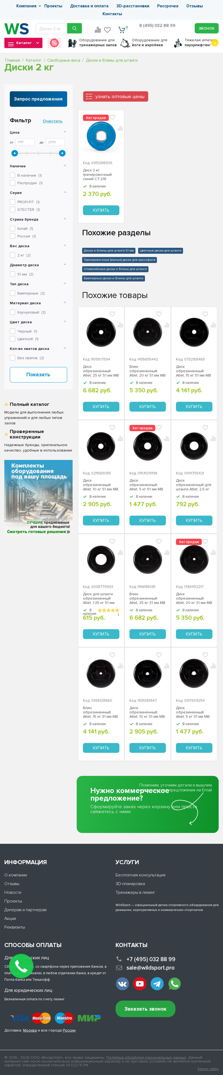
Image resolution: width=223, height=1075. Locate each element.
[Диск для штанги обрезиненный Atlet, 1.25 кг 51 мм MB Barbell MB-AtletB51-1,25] (101, 560)
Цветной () (28, 339)
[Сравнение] (97, 30)
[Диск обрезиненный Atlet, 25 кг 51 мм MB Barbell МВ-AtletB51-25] (101, 332)
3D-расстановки (132, 6)
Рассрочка (167, 6)
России (69, 1030)
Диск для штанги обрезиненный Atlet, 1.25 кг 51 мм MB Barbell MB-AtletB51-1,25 (98, 598)
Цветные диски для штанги (160, 251)
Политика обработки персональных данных (146, 1057)
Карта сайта (208, 1069)
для (98, 42)
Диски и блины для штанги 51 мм (109, 251)
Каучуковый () (31, 312)
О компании (15, 875)
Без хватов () (30, 358)
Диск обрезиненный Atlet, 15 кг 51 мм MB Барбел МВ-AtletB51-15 (194, 371)
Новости (12, 892)
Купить (101, 210)
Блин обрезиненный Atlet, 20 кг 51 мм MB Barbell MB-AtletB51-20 (147, 371)
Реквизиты (14, 927)
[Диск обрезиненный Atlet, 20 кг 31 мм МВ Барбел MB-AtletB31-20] (194, 560)
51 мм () (25, 274)
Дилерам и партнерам (25, 910)
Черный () (27, 331)
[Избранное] (107, 30)
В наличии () (29, 175)
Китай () (25, 228)
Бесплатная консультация (140, 875)
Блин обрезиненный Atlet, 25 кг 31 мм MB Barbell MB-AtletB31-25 (147, 598)
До (42, 142)
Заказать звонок (145, 1009)
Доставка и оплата (89, 6)
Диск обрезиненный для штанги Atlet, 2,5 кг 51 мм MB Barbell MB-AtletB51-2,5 (193, 484)
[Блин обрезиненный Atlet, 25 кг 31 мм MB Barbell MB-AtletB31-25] (147, 560)
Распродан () (30, 183)
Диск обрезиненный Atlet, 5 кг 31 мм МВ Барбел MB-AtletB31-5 (194, 712)
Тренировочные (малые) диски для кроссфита (119, 260)
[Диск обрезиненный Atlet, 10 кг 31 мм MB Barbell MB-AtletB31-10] (147, 673)
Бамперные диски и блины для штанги (113, 278)
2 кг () (24, 255)
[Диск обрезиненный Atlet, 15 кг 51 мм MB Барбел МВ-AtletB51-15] (194, 332)
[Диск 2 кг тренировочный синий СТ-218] (101, 136)
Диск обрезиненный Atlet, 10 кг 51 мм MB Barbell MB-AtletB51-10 (100, 484)
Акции (10, 918)
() (28, 202)
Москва (30, 1030)
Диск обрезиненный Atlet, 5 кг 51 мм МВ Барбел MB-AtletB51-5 (147, 484)
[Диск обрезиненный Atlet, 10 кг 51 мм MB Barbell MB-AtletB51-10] (101, 446)
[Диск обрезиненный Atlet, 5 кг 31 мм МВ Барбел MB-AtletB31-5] (194, 673)
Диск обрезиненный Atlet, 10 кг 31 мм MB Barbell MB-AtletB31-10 (147, 712)
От (11, 142)
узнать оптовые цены (119, 96)
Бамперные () (31, 293)
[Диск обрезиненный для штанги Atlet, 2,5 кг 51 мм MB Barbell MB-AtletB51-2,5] (194, 446)
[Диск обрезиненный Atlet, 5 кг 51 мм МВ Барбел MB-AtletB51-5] (147, 446)
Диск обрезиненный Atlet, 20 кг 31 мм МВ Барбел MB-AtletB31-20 (194, 598)
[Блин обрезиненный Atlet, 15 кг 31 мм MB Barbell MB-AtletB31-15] (101, 673)
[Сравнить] (120, 324)
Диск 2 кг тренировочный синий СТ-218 (97, 174)
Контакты (112, 13)
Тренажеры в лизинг (135, 892)
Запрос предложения (38, 99)
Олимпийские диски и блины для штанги (115, 269)
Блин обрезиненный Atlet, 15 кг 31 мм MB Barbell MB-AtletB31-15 (100, 712)
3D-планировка (130, 883)
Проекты (53, 6)
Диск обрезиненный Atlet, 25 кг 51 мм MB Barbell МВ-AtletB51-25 (101, 371)
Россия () (26, 236)
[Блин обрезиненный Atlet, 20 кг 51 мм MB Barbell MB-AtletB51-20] (147, 332)
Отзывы (194, 6)
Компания (26, 6)
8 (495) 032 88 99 (157, 25)
